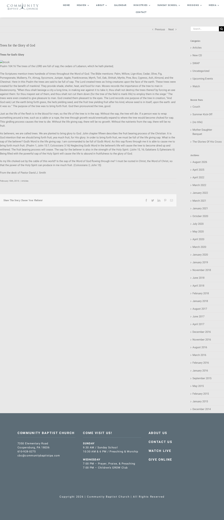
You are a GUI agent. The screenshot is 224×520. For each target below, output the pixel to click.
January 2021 (200, 208)
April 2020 (198, 239)
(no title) (197, 122)
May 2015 (198, 386)
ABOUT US (158, 433)
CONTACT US (160, 442)
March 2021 (199, 201)
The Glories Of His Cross (207, 142)
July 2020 (198, 224)
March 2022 (199, 185)
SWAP (196, 63)
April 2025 (198, 170)
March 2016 (199, 355)
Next (171, 29)
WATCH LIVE (160, 451)
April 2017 (198, 324)
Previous (160, 29)
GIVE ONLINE (160, 459)
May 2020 (198, 231)
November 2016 (201, 340)
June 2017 (198, 316)
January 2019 (200, 262)
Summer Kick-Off (202, 114)
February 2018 (200, 293)
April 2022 (198, 177)
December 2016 (201, 332)
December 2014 (201, 409)
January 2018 (200, 301)
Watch (196, 86)
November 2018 (201, 270)
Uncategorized (200, 71)
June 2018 (198, 278)
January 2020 (200, 255)
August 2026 (199, 162)
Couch (196, 107)
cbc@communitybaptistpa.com (39, 455)
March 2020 (199, 247)
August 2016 (199, 347)
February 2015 (200, 394)
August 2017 (199, 309)
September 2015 (201, 378)
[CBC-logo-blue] (22, 4)
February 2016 (200, 363)
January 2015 (200, 401)
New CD (197, 55)
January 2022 (200, 193)
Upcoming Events (202, 79)
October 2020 (200, 216)
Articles (24, 180)
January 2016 (200, 371)
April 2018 (198, 286)
